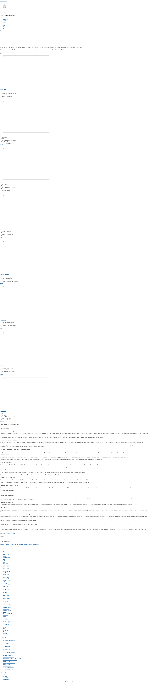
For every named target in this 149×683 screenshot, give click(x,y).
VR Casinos (5, 633)
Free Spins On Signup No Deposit (9, 640)
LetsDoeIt (2, 135)
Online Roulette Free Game (8, 655)
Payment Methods (6, 601)
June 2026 (5, 676)
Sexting (4, 22)
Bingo (4, 559)
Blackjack (4, 560)
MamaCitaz (3, 411)
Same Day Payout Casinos (8, 613)
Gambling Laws (6, 577)
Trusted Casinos (6, 624)
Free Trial (2, 145)
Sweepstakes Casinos (7, 623)
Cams (4, 24)
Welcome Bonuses (6, 635)
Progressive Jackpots (7, 607)
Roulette (4, 612)
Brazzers (2, 182)
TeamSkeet (3, 320)
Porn (4, 25)
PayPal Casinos (6, 603)
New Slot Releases (6, 598)
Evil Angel (2, 365)
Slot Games (5, 618)
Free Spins (5, 576)
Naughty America (4, 274)
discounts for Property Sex (72, 435)
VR (3, 27)
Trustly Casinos (6, 626)
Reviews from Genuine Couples (121, 445)
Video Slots (5, 627)
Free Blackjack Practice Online (8, 667)
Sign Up (1, 98)
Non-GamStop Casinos (7, 600)
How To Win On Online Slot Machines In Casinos (12, 658)
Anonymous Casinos (7, 553)
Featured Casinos (6, 574)
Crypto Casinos (6, 570)
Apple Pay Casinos (6, 554)
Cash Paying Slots (6, 664)
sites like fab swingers (13, 435)
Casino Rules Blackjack (7, 666)
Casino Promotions (6, 565)
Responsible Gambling (7, 610)
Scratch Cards (5, 615)
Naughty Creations (4, 13)
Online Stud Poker (6, 661)
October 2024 (5, 678)
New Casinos (5, 597)
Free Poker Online (6, 648)
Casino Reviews (6, 568)
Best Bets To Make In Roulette (9, 652)
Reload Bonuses (6, 609)
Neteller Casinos (6, 595)
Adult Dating (5, 21)
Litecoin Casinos (6, 589)
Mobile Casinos (6, 594)
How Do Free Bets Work (7, 651)
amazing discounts (111, 498)
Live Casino (5, 591)
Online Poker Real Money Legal (9, 645)
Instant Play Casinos (7, 583)
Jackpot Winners (6, 586)
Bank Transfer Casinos (7, 557)
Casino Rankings (6, 567)
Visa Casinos (5, 630)
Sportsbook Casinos (7, 621)
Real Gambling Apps (7, 649)
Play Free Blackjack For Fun (8, 669)
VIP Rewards (5, 629)
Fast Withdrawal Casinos (8, 573)
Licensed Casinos (6, 588)
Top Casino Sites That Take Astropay (10, 660)
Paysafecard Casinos (7, 604)
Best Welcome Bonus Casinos (8, 657)
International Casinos (7, 585)
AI (3, 28)
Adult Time (3, 89)
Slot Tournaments (6, 620)
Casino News (5, 563)
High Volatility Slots (7, 580)
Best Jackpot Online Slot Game (9, 663)
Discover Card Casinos (7, 642)
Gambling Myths (6, 579)
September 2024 (6, 679)
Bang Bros (3, 229)
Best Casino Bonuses (7, 654)
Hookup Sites (5, 19)
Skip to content (3, 1)
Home (4, 18)
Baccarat (4, 556)
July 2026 (5, 675)
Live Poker (5, 592)
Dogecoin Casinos (6, 571)
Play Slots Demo (6, 643)
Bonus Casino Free (6, 646)
